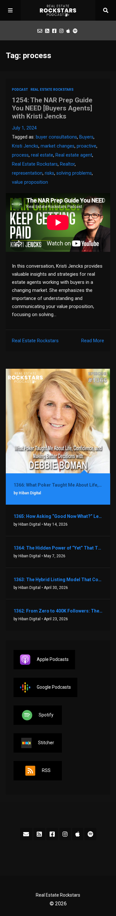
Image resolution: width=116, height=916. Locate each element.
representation (27, 173)
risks (49, 173)
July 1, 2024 (24, 128)
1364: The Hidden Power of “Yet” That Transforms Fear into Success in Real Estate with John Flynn (58, 548)
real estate (42, 155)
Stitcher (46, 742)
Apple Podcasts (53, 659)
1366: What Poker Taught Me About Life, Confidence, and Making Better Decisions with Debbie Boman (58, 485)
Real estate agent (73, 155)
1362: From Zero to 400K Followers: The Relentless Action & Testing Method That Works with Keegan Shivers (58, 610)
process (20, 155)
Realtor (67, 164)
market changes (57, 146)
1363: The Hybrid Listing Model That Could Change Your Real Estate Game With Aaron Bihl (58, 579)
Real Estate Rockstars (52, 89)
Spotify (46, 714)
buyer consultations (56, 137)
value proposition (30, 182)
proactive (86, 146)
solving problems (74, 173)
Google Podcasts (54, 686)
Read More (92, 341)
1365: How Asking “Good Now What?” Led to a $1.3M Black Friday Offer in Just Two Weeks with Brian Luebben (58, 516)
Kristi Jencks (25, 146)
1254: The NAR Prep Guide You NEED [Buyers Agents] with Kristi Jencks (52, 108)
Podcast (20, 89)
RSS (46, 770)
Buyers (86, 137)
